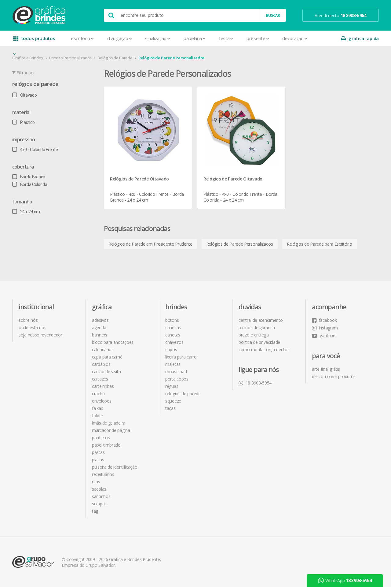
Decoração (292, 38)
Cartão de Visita (106, 371)
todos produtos (38, 38)
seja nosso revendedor (40, 335)
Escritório (80, 38)
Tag (95, 511)
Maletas (173, 364)
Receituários (103, 474)
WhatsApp (348, 580)
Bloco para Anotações (112, 342)
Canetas (172, 335)
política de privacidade (259, 342)
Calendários (103, 349)
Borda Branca (32, 176)
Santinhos (101, 496)
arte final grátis (326, 369)
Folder (97, 415)
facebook (328, 320)
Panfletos (101, 437)
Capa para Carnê (107, 357)
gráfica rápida (364, 38)
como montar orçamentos (264, 349)
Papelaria (193, 38)
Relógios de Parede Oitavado (139, 179)
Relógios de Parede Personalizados (171, 58)
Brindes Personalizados (70, 58)
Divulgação (117, 38)
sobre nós (28, 320)
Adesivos (100, 320)
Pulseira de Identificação (114, 467)
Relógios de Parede (115, 58)
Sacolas (99, 489)
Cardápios (101, 364)
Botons (172, 320)
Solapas (99, 504)
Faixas (97, 408)
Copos (171, 349)
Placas (98, 460)
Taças (170, 408)
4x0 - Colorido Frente (39, 149)
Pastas (98, 452)
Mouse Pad (176, 371)
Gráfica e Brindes (27, 58)
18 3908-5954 (259, 383)
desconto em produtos (334, 376)
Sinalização (155, 38)
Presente (256, 38)
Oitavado (28, 95)
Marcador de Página (111, 430)
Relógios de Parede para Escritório (319, 244)
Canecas (173, 327)
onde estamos (32, 327)
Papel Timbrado (106, 445)
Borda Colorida (33, 184)
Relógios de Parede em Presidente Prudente (150, 244)
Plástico (27, 122)
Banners (99, 335)
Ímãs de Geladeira (108, 423)
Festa (224, 38)
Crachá (98, 393)
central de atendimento (261, 320)
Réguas (171, 386)
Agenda (99, 327)
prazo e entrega (254, 335)
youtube (327, 335)
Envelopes (101, 401)
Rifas (96, 482)
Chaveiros (174, 342)
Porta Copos (176, 379)
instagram (328, 328)
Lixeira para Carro (181, 357)
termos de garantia (257, 327)
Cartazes (100, 379)
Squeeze (173, 401)
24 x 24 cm (30, 211)
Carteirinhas (103, 386)
